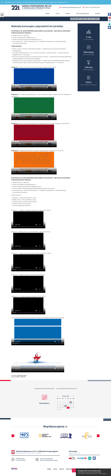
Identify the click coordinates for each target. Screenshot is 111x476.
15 (73, 404)
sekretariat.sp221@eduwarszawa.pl (71, 7)
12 (65, 404)
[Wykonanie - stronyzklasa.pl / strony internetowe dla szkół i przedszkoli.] (14, 469)
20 (68, 405)
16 (57, 405)
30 (57, 409)
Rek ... (87, 18)
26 (65, 407)
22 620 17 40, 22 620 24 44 (92, 7)
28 (70, 407)
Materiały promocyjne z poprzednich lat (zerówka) (37, 26)
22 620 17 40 (43, 458)
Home (78, 18)
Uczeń (57, 13)
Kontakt (97, 13)
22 (73, 405)
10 (60, 404)
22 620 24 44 (50, 458)
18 (62, 405)
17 (60, 405)
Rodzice (67, 13)
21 (70, 405)
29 (73, 407)
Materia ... (96, 18)
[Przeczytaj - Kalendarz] (44, 397)
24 (60, 407)
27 (68, 407)
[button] (2, 2)
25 (62, 407)
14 (70, 404)
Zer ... (91, 18)
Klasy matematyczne (82, 13)
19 (65, 405)
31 (60, 409)
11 (62, 404)
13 (68, 404)
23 (57, 407)
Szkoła (47, 13)
